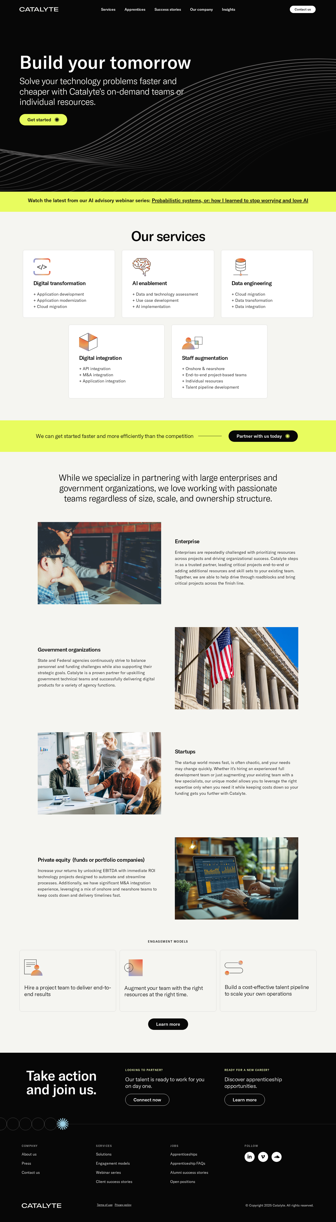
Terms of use (104, 1204)
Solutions (104, 1154)
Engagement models (113, 1163)
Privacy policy (123, 1204)
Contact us (31, 1172)
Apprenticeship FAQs (187, 1163)
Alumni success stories (189, 1172)
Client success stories (114, 1181)
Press (26, 1163)
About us (29, 1154)
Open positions (182, 1181)
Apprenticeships (183, 1154)
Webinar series (108, 1172)
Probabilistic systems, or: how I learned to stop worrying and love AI (230, 200)
